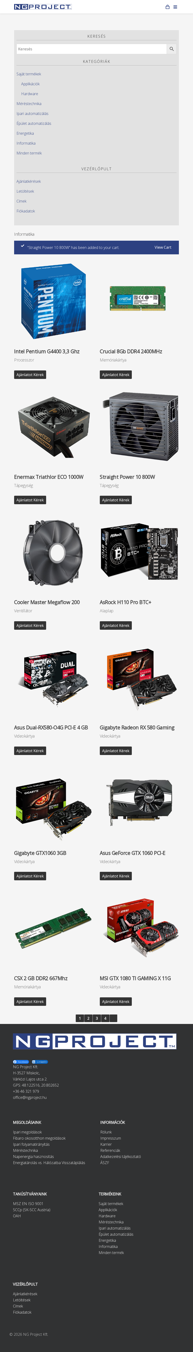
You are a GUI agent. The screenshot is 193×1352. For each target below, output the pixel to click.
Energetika (25, 133)
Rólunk (106, 1132)
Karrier (106, 1144)
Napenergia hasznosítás (33, 1156)
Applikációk (30, 83)
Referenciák (110, 1150)
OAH (17, 1215)
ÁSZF (104, 1162)
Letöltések (25, 191)
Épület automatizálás (33, 123)
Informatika (26, 143)
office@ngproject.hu (30, 1097)
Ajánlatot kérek (30, 374)
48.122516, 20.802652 (40, 1085)
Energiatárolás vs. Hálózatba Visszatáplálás (49, 1162)
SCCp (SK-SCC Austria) (31, 1209)
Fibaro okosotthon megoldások (39, 1138)
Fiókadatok (25, 211)
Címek (21, 201)
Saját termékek (28, 74)
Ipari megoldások (27, 1132)
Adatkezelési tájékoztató (120, 1156)
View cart (163, 247)
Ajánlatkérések (28, 181)
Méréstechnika (28, 103)
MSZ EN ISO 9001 (28, 1203)
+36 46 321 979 (26, 1091)
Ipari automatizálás (32, 113)
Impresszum (110, 1138)
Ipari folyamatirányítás (31, 1144)
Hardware (29, 93)
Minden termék (29, 153)
